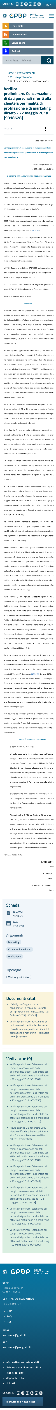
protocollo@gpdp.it (14, 1335)
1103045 (35, 230)
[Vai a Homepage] (26, 1273)
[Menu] (51, 15)
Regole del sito (15, 1373)
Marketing (13, 942)
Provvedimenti (26, 73)
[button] (45, 129)
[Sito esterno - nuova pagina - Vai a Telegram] (31, 1393)
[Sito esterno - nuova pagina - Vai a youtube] (27, 1393)
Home (10, 73)
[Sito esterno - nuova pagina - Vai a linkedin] (18, 1393)
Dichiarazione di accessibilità (23, 1367)
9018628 (18, 916)
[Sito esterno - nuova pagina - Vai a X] (36, 1393)
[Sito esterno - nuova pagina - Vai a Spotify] (40, 1393)
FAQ (9, 1316)
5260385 (35, 673)
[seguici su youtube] (26, 4)
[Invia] (47, 60)
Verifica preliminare (21, 77)
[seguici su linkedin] (17, 4)
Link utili (11, 1383)
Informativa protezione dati (22, 1362)
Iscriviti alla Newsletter (20, 1401)
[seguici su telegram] (30, 4)
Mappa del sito (15, 1378)
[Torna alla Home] (23, 15)
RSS (9, 1321)
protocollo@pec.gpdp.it (16, 1347)
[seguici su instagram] (21, 4)
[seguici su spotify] (39, 4)
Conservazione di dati (19, 949)
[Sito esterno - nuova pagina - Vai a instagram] (22, 1393)
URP (9, 1311)
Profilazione (14, 956)
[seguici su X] (34, 4)
